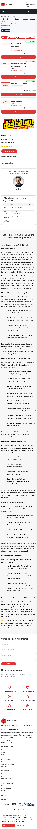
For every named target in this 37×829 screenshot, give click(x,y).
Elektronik (4, 773)
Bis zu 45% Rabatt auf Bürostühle (19, 45)
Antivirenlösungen (6, 788)
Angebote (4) (21, 37)
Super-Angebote (17, 101)
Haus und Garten (6, 778)
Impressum (4, 766)
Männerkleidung (5, 785)
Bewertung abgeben (9, 151)
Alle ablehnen (21, 825)
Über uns (3, 752)
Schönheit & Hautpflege (7, 783)
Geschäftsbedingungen (7, 764)
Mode (2, 781)
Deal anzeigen (18, 57)
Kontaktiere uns (5, 759)
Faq (2, 757)
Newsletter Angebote (19, 84)
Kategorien (4, 749)
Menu (30, 11)
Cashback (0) (30, 37)
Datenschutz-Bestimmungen (9, 761)
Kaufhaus (4, 795)
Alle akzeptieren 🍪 (8, 825)
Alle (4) (4, 37)
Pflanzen (3, 790)
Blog (2, 754)
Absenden (8, 664)
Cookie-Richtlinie (20, 821)
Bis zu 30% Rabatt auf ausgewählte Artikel (19, 65)
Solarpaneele (5, 793)
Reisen (3, 776)
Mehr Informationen (17, 50)
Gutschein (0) (12, 37)
